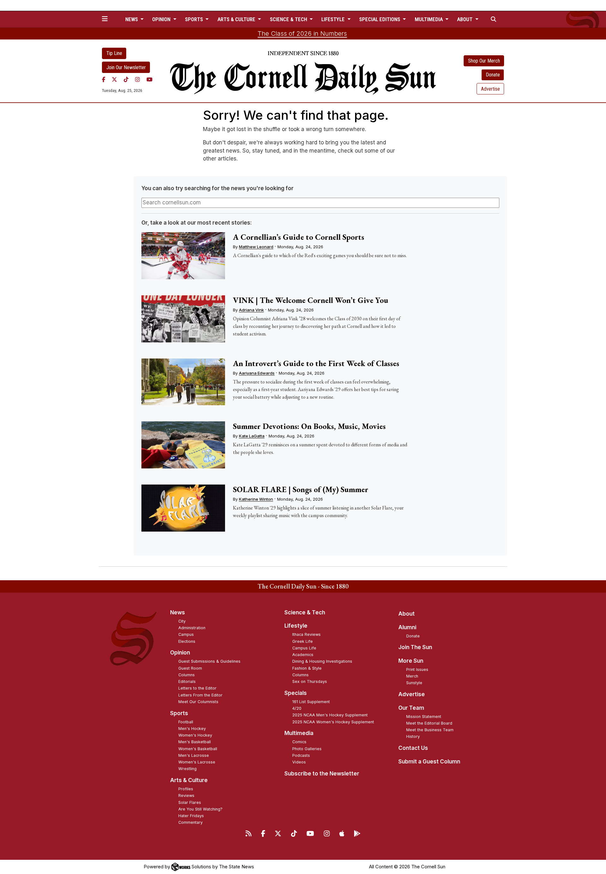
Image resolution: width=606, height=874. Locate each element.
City (182, 621)
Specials (295, 693)
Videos (299, 762)
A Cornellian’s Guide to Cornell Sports (298, 237)
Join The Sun (415, 647)
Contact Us (413, 748)
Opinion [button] (162, 19)
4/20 (296, 708)
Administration (191, 627)
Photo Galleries (307, 748)
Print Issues (417, 669)
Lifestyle (295, 626)
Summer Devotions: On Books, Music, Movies (309, 426)
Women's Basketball (197, 748)
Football (185, 722)
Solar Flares (189, 802)
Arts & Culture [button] (237, 19)
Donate (493, 75)
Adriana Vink (251, 309)
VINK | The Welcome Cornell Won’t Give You (310, 300)
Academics (302, 654)
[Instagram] (137, 79)
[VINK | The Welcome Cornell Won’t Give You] (183, 318)
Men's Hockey (192, 728)
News (177, 612)
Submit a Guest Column (429, 761)
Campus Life (304, 648)
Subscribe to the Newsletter (321, 773)
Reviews (186, 795)
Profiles (185, 789)
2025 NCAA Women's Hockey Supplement (333, 722)
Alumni (407, 627)
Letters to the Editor (197, 688)
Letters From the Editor (200, 695)
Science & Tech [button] (289, 19)
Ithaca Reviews (306, 634)
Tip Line (114, 53)
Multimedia (298, 733)
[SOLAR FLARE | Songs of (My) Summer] (183, 508)
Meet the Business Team (430, 729)
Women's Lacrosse (196, 762)
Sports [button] (194, 19)
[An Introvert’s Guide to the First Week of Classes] (183, 382)
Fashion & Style (307, 668)
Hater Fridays (191, 815)
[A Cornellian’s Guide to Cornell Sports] (183, 255)
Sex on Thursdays (309, 681)
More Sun (410, 661)
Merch (412, 676)
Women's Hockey (195, 735)
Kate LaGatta (251, 435)
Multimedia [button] (429, 19)
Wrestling (187, 768)
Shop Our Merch (484, 61)
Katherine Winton (256, 499)
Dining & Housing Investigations (322, 661)
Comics (299, 741)
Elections (186, 641)
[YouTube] (149, 79)
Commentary (190, 822)
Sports (179, 713)
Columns (186, 674)
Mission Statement (423, 716)
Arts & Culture (189, 780)
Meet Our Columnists (198, 701)
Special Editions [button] (380, 19)
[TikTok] (126, 79)
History (413, 736)
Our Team (411, 708)
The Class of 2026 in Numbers (302, 33)
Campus (186, 634)
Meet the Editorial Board (429, 723)
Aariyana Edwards (257, 373)
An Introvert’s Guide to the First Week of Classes (316, 363)
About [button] (465, 19)
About (406, 614)
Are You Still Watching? (200, 809)
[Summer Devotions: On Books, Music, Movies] (183, 444)
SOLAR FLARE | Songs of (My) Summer (300, 489)
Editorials (187, 681)
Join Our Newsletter (126, 67)
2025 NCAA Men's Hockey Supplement (330, 715)
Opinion (180, 652)
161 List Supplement (311, 701)
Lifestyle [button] (333, 19)
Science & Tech (304, 612)
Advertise (490, 89)
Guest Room (190, 668)
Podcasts (301, 755)
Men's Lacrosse (193, 755)
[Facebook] (103, 79)
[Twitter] (114, 79)
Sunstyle (414, 682)
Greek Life (302, 641)
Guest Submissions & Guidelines (209, 661)
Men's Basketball (194, 741)
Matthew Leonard (256, 246)
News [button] (132, 19)
